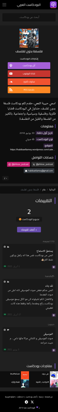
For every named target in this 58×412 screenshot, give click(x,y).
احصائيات (20, 396)
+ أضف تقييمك (29, 229)
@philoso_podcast (44, 164)
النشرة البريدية (10, 396)
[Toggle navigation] (4, 5)
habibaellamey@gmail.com (40, 171)
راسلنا (41, 396)
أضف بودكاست (31, 396)
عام (44, 190)
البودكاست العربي (29, 5)
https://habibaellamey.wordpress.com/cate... (32, 149)
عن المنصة (49, 396)
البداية (52, 190)
